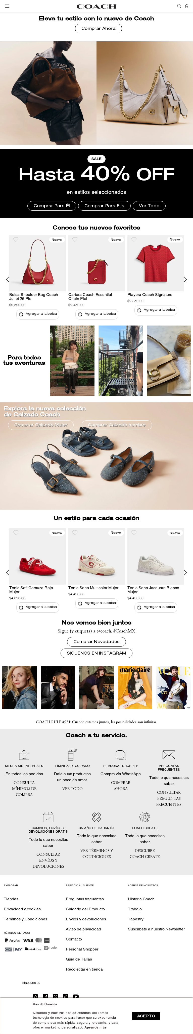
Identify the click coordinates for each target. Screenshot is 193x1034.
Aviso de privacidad (83, 929)
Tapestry (135, 919)
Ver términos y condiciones (96, 854)
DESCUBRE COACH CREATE (145, 854)
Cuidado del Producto (85, 909)
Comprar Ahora (98, 29)
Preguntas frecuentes (85, 899)
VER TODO (72, 789)
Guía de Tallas (79, 959)
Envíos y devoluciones (86, 919)
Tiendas (11, 899)
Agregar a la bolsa (41, 314)
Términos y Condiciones (25, 919)
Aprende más (95, 1027)
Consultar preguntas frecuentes (168, 799)
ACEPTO (146, 1016)
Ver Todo (149, 206)
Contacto (74, 939)
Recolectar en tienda (84, 969)
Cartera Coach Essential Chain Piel (90, 296)
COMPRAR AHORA (120, 786)
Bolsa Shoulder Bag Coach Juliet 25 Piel (33, 296)
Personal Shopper (82, 949)
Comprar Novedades (96, 642)
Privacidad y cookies (22, 909)
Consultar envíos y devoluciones (48, 861)
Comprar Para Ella (104, 206)
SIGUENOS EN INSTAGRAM (96, 654)
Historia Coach (141, 899)
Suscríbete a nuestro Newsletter (156, 929)
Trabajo (135, 909)
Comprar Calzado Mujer (40, 426)
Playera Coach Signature (149, 294)
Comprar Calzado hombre (117, 426)
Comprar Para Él (52, 206)
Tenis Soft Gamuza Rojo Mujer (31, 589)
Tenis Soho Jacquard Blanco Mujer (153, 589)
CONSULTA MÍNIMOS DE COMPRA (24, 789)
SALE (96, 159)
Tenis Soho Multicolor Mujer (93, 587)
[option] (37, 279)
